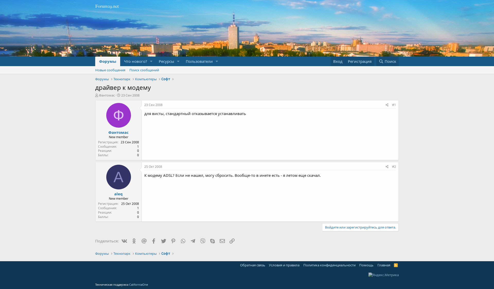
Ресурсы (166, 61)
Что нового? (135, 61)
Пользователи (199, 61)
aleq (118, 193)
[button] (151, 61)
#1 (394, 105)
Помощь (366, 265)
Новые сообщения (110, 70)
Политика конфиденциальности (329, 265)
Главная (383, 265)
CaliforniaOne (138, 284)
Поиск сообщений (144, 70)
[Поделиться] (387, 105)
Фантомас (107, 95)
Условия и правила (284, 265)
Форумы (107, 61)
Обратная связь (252, 265)
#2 (394, 166)
